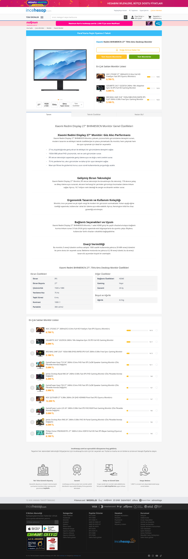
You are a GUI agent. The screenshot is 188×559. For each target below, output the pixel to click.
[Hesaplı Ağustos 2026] (94, 3)
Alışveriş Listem (120, 524)
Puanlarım (118, 520)
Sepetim (118, 522)
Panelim (118, 518)
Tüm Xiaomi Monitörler (111, 57)
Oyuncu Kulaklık (69, 531)
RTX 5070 (92, 529)
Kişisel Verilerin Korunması (150, 526)
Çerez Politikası (146, 533)
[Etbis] (52, 543)
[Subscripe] (57, 522)
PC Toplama (133, 10)
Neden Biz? (139, 114)
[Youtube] (157, 556)
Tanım (48, 114)
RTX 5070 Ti (93, 531)
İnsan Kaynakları (147, 520)
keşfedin (47, 488)
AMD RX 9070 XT (95, 524)
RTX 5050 (92, 515)
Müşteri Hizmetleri (121, 515)
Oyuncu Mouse (68, 533)
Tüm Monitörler (144, 57)
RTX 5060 (92, 518)
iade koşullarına (110, 486)
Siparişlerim (144, 10)
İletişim (143, 515)
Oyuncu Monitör (69, 535)
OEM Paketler (68, 515)
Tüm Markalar (146, 529)
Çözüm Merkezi (156, 10)
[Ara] (125, 17)
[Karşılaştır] (156, 330)
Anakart (66, 522)
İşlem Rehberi (146, 531)
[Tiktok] (161, 556)
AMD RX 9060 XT (95, 522)
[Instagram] (153, 556)
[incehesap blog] (125, 534)
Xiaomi (99, 41)
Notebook (66, 518)
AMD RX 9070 (94, 526)
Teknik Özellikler (94, 114)
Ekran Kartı (67, 526)
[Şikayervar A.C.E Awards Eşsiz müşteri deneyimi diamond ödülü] (35, 543)
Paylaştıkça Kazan (120, 10)
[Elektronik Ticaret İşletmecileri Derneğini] (148, 506)
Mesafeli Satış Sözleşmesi (150, 535)
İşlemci (65, 524)
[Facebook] (149, 556)
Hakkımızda (145, 518)
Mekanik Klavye (68, 529)
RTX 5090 (92, 535)
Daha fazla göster (69, 537)
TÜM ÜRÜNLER (32, 17)
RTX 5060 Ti (93, 520)
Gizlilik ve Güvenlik (147, 522)
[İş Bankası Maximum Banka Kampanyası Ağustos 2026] (94, 23)
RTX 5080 (92, 533)
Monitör (107, 126)
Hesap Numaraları (147, 524)
